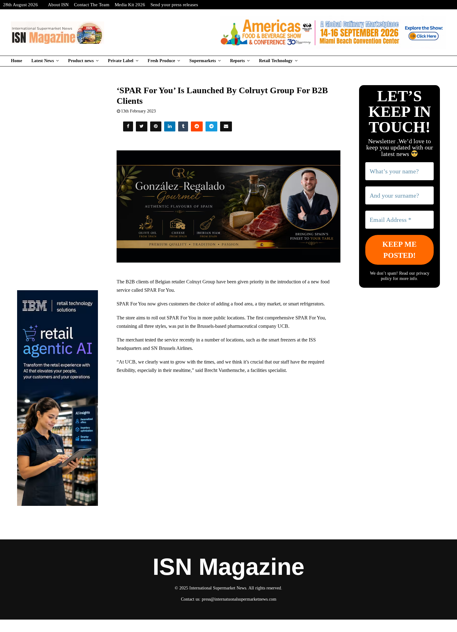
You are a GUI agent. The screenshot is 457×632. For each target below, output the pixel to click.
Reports (237, 60)
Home (16, 60)
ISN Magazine (228, 567)
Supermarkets (202, 60)
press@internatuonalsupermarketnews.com (239, 599)
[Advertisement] (229, 424)
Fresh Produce (161, 60)
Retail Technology (276, 60)
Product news (81, 60)
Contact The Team (91, 4)
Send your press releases (174, 4)
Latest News (42, 60)
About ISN (58, 4)
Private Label (120, 60)
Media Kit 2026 (130, 4)
